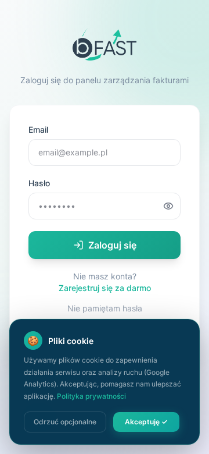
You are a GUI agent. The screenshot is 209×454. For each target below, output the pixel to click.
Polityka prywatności (91, 396)
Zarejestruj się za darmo (105, 288)
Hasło (39, 183)
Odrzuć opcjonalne (65, 421)
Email (38, 129)
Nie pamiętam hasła (104, 308)
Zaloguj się (112, 245)
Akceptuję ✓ (146, 421)
